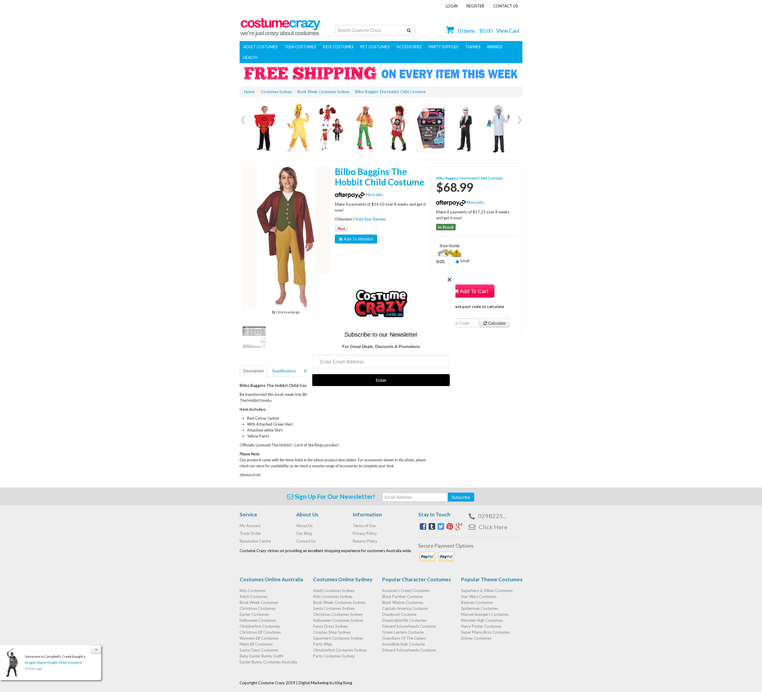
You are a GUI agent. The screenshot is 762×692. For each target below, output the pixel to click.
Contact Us (505, 6)
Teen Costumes (300, 46)
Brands (494, 46)
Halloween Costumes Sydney (338, 620)
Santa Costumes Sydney (334, 608)
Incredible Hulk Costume (403, 644)
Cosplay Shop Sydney (332, 632)
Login (451, 6)
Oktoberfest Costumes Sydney (340, 650)
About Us (304, 525)
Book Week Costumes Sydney (339, 602)
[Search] (408, 30)
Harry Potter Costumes (481, 626)
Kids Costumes (338, 46)
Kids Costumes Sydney (333, 596)
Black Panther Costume (402, 596)
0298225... (492, 515)
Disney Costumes (476, 638)
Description (253, 370)
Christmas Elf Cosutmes (260, 632)
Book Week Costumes (259, 602)
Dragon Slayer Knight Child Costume (53, 662)
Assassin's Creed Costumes (406, 590)
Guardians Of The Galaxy (404, 638)
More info (373, 194)
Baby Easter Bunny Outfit (261, 656)
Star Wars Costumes (478, 596)
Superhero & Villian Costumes (487, 590)
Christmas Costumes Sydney (338, 614)
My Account (250, 525)
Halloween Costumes (258, 620)
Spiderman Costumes (479, 608)
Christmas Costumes (258, 608)
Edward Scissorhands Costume (409, 626)
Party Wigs (322, 644)
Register (475, 6)
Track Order (250, 533)
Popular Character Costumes (416, 579)
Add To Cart (473, 291)
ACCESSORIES (409, 46)
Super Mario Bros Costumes (485, 632)
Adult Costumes (260, 46)
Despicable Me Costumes (404, 620)
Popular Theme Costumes (491, 579)
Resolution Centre (255, 541)
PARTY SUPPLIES (443, 46)
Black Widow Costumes (402, 602)
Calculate (496, 323)
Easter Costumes (254, 614)
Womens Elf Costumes (259, 638)
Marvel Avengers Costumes (485, 614)
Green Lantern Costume (403, 632)
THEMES (472, 46)
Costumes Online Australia (271, 579)
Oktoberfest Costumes (260, 626)
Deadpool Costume (399, 614)
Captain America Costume (405, 608)
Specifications (284, 370)
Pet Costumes (375, 46)
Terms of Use (364, 525)
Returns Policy (365, 541)
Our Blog (304, 533)
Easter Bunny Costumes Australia (268, 662)
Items (466, 30)
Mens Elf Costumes (256, 644)
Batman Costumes (477, 602)
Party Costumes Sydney (334, 656)
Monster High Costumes (482, 620)
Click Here (493, 526)
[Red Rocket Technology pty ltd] (280, 25)
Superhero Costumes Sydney (338, 638)
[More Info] (264, 128)
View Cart (507, 30)
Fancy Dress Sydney (330, 626)
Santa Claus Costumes (259, 650)
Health (250, 57)
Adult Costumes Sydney (334, 590)
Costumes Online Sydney (342, 579)
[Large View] (254, 336)
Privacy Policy (365, 533)
